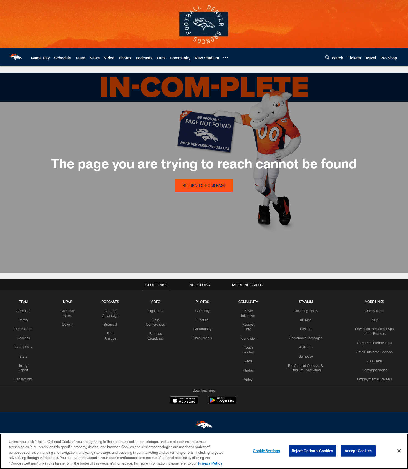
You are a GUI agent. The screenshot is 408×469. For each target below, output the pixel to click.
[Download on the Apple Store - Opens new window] (184, 401)
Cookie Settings (266, 450)
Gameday (202, 311)
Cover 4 (68, 324)
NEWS (67, 302)
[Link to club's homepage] (15, 57)
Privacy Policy (210, 463)
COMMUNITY (248, 302)
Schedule (23, 311)
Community (202, 329)
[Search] (327, 57)
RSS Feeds (374, 361)
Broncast (110, 324)
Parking (305, 329)
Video (248, 379)
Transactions (23, 379)
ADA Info (306, 347)
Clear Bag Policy (306, 311)
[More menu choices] (225, 57)
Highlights (155, 311)
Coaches (23, 338)
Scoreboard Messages (305, 338)
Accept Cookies (358, 450)
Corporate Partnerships (374, 343)
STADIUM (306, 302)
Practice (202, 320)
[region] (204, 451)
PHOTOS (202, 302)
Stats (23, 356)
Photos (248, 370)
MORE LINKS (374, 302)
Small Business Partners (374, 352)
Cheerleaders (202, 338)
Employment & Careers (374, 379)
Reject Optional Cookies (312, 450)
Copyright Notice (374, 370)
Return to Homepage (204, 185)
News (248, 361)
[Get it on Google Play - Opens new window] (222, 403)
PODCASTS (110, 302)
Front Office (23, 347)
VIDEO (155, 302)
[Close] (399, 451)
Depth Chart (23, 329)
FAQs (374, 320)
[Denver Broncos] (204, 426)
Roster (23, 320)
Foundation (248, 338)
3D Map (305, 320)
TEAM (23, 302)
